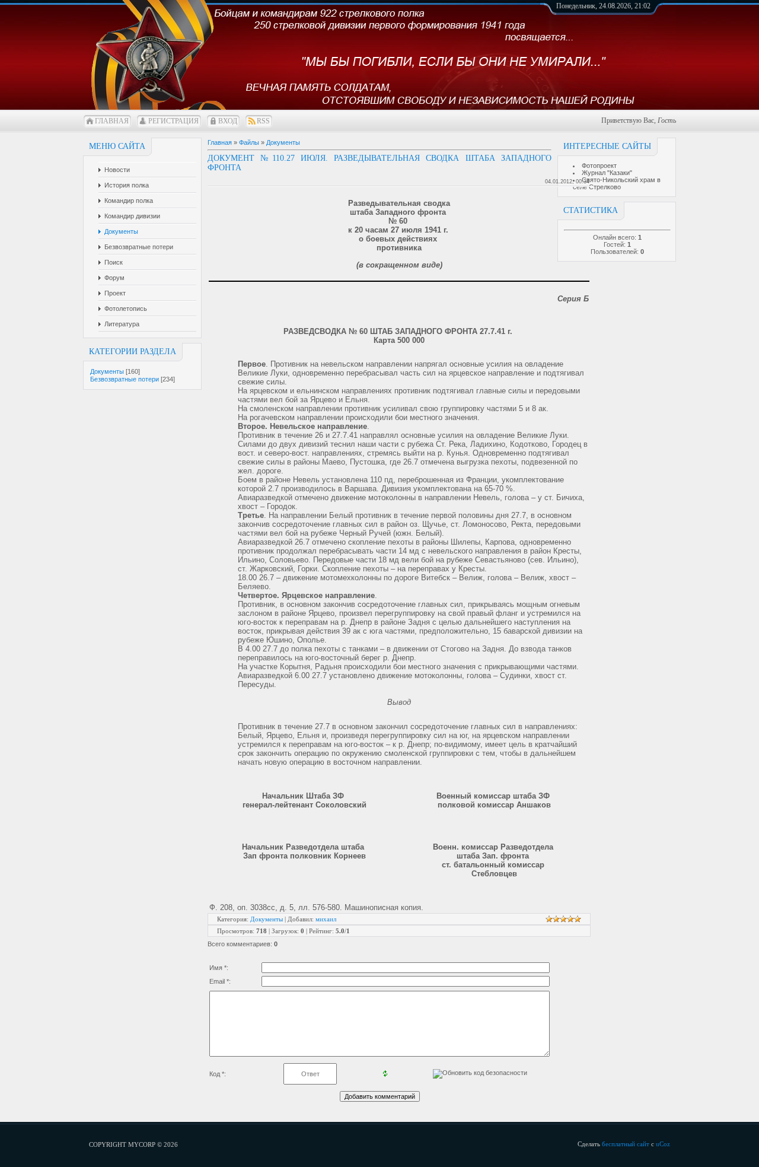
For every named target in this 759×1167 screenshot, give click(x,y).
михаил (325, 919)
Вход (227, 121)
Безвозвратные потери (124, 379)
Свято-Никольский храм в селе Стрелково (617, 183)
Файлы (249, 142)
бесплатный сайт (625, 1143)
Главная (112, 121)
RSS (263, 121)
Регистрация (173, 121)
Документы (107, 371)
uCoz (663, 1143)
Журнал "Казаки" (607, 172)
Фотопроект (599, 165)
